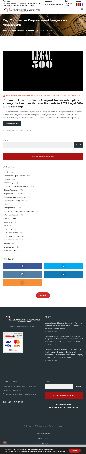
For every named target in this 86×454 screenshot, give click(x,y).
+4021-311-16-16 (68, 4)
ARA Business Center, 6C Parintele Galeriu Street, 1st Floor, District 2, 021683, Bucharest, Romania (21, 4)
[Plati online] (13, 343)
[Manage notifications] (5, 442)
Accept (74, 450)
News (57, 95)
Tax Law (7, 243)
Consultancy (8, 183)
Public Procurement (11, 233)
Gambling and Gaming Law (14, 201)
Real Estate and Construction (70, 95)
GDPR (6, 204)
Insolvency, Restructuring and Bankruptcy (40, 95)
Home (5, 30)
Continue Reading (11, 123)
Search (5, 140)
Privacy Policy (43, 438)
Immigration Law (10, 208)
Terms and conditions (43, 434)
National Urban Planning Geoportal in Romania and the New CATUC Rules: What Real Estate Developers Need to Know (63, 325)
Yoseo (60, 426)
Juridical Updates (10, 218)
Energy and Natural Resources (15, 197)
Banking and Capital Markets (14, 176)
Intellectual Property (11, 215)
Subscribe (49, 411)
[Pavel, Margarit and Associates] (22, 9)
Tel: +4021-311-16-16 (13, 402)
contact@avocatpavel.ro (54, 4)
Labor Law (8, 222)
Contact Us (43, 295)
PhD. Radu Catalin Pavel (14, 130)
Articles (6, 172)
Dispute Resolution (11, 190)
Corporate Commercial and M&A (13, 95)
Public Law (8, 229)
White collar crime (10, 250)
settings (62, 451)
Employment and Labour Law (14, 193)
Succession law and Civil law (14, 240)
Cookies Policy (43, 443)
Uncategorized (9, 247)
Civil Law (7, 179)
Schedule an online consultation (43, 157)
